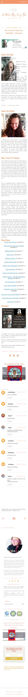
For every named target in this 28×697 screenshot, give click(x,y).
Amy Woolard (11, 392)
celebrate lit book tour (15, 351)
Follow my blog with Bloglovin (7, 527)
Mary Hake (10, 301)
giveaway (22, 351)
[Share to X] (10, 355)
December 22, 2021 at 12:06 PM (21, 452)
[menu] (2, 2)
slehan (10, 427)
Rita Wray (10, 404)
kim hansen (11, 452)
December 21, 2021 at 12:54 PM (21, 415)
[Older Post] (25, 518)
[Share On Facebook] (14, 355)
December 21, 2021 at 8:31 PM (21, 427)
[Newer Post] (3, 518)
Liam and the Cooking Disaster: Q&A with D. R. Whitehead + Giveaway (14, 625)
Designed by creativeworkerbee (14, 694)
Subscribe (14, 658)
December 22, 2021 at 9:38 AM (21, 440)
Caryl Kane (11, 441)
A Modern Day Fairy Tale (12, 691)
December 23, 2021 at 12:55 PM (21, 464)
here (6, 105)
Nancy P (10, 416)
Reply (10, 397)
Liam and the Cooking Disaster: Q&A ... (14, 376)
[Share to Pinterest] (17, 355)
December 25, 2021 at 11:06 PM (21, 476)
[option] (14, 373)
